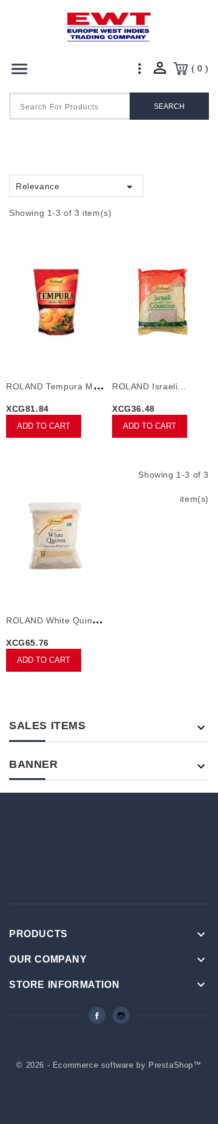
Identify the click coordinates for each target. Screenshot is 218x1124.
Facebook (97, 1015)
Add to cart (43, 425)
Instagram (121, 1015)
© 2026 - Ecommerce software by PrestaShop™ (108, 1065)
